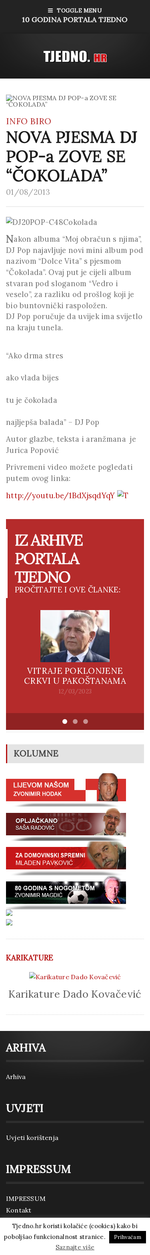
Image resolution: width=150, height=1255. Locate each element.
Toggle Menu (75, 15)
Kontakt (19, 1210)
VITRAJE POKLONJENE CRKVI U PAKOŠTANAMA (75, 675)
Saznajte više (75, 1247)
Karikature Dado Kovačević (75, 993)
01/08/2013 (28, 192)
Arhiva (16, 1077)
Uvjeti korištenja (32, 1138)
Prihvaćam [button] (127, 1237)
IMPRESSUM (26, 1198)
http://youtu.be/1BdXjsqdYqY (61, 495)
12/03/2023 (75, 691)
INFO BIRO (29, 121)
